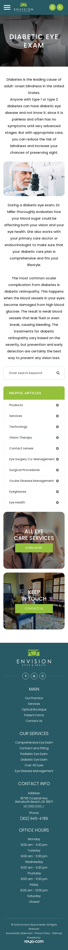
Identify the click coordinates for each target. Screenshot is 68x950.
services (15, 416)
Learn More (34, 548)
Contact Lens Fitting (34, 748)
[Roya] (34, 942)
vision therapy (20, 437)
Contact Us (34, 608)
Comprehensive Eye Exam (34, 742)
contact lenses (21, 448)
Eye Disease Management (34, 771)
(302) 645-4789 (34, 818)
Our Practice (34, 698)
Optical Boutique (34, 709)
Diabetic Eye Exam (34, 759)
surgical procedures (24, 470)
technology (18, 427)
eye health (17, 502)
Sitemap (57, 933)
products (16, 405)
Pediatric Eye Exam (34, 754)
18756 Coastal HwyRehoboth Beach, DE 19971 (34, 800)
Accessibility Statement (19, 933)
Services (34, 704)
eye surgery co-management (32, 459)
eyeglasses (17, 491)
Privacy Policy (42, 933)
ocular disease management (31, 481)
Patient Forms (34, 715)
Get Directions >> (34, 806)
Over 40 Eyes (34, 765)
